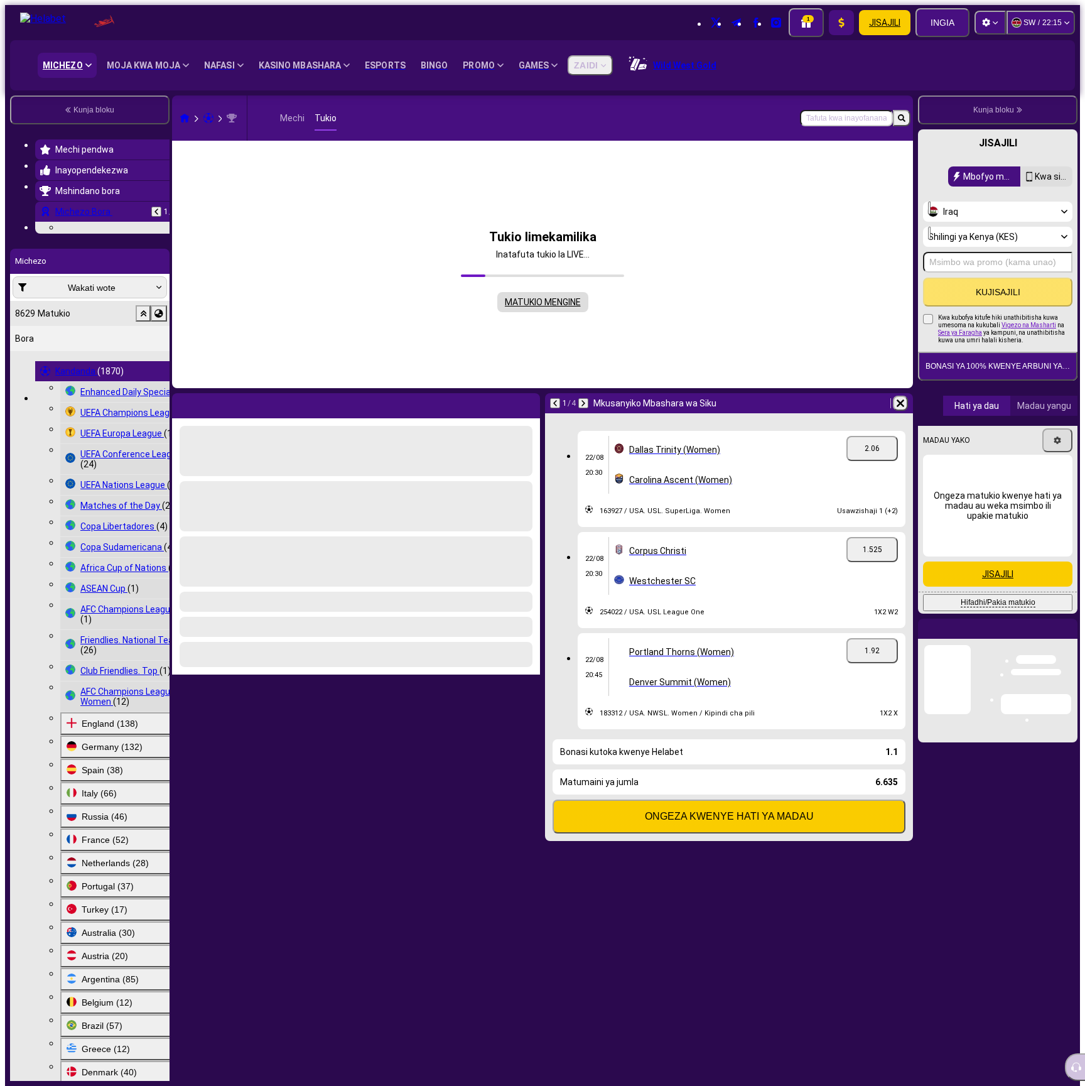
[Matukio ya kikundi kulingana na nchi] (159, 391)
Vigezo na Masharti (1028, 325)
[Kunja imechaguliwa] (143, 391)
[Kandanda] (208, 118)
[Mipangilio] (990, 23)
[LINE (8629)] (184, 118)
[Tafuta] (901, 118)
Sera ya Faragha (960, 332)
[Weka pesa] (841, 22)
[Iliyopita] (156, 212)
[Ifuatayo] (583, 403)
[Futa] (900, 403)
